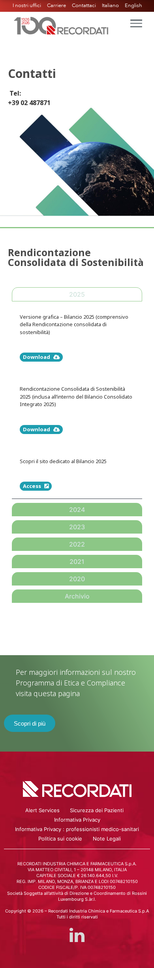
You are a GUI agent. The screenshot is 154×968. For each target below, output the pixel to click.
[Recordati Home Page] (61, 25)
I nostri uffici (27, 5)
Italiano (110, 5)
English (133, 5)
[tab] (77, 294)
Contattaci (84, 5)
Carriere (56, 5)
